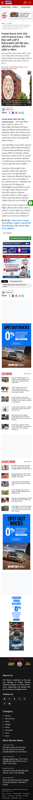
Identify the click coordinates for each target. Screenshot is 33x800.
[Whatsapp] (19, 112)
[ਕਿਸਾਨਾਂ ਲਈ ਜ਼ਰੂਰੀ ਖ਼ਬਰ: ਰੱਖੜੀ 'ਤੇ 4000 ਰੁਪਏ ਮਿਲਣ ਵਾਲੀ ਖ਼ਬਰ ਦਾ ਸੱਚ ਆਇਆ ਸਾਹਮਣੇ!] (5, 492)
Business (8, 716)
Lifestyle (8, 724)
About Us (9, 793)
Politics (15, 7)
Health (7, 721)
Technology (9, 730)
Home (3, 23)
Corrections (26, 793)
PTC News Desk (13, 67)
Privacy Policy (6, 798)
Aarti (25, 67)
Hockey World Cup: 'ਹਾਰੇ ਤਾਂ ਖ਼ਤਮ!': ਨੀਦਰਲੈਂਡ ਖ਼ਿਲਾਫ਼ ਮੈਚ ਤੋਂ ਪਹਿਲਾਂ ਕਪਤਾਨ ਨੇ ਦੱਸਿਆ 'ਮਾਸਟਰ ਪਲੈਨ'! (21, 475)
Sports (7, 736)
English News (6, 7)
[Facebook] (13, 112)
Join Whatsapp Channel (18, 238)
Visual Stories (25, 7)
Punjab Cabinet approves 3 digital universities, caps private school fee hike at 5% (21, 408)
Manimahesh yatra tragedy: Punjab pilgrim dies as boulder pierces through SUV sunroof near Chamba (21, 417)
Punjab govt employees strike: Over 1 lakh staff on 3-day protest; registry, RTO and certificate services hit (21, 427)
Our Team (25, 795)
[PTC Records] (19, 664)
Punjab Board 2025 (16, 281)
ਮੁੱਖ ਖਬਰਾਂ (9, 23)
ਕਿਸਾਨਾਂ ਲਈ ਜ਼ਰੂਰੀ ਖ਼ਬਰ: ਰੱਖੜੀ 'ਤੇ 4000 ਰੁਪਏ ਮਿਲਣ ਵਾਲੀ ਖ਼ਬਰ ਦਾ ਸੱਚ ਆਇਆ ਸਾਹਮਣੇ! (21, 491)
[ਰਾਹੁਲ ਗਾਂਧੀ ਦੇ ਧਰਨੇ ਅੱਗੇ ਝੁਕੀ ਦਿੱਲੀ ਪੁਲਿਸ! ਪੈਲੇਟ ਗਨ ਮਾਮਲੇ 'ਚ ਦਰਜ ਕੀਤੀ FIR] (5, 484)
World (7, 733)
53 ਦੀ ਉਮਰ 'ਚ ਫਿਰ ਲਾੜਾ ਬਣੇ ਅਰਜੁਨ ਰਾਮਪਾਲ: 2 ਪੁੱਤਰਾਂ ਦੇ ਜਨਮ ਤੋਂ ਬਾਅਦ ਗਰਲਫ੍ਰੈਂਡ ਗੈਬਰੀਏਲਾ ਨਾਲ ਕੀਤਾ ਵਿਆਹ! (21, 467)
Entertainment (10, 718)
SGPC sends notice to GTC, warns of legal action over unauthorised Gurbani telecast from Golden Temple (20, 390)
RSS (20, 798)
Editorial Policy (17, 793)
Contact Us (11, 795)
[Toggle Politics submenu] (18, 7)
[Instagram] (16, 112)
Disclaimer (18, 795)
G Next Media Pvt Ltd (7, 791)
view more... (28, 373)
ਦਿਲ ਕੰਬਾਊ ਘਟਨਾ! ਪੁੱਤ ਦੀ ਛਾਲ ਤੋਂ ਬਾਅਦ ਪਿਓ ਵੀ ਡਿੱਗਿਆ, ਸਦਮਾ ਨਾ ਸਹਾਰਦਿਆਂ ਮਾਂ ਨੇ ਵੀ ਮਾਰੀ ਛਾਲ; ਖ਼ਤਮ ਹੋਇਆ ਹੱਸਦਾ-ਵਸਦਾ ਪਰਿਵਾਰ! (21, 509)
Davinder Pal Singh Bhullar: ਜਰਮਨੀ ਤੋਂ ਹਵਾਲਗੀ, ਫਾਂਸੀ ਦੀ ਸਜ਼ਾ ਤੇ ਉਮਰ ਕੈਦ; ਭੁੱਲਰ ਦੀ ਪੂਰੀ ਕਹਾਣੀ (22, 499)
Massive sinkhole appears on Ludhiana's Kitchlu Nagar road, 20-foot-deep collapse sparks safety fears (21, 380)
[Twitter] (9, 113)
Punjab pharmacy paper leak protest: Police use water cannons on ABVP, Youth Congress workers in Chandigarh (21, 399)
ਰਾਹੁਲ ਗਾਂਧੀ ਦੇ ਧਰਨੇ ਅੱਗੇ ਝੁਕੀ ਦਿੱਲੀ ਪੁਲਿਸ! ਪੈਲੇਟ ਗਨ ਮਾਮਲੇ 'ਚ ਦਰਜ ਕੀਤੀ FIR (21, 483)
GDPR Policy (14, 798)
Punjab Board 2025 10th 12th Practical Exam (14, 285)
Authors (4, 795)
